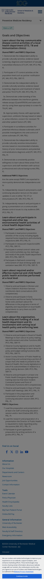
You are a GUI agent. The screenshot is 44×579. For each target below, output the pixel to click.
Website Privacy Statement (23, 572)
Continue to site (22, 576)
